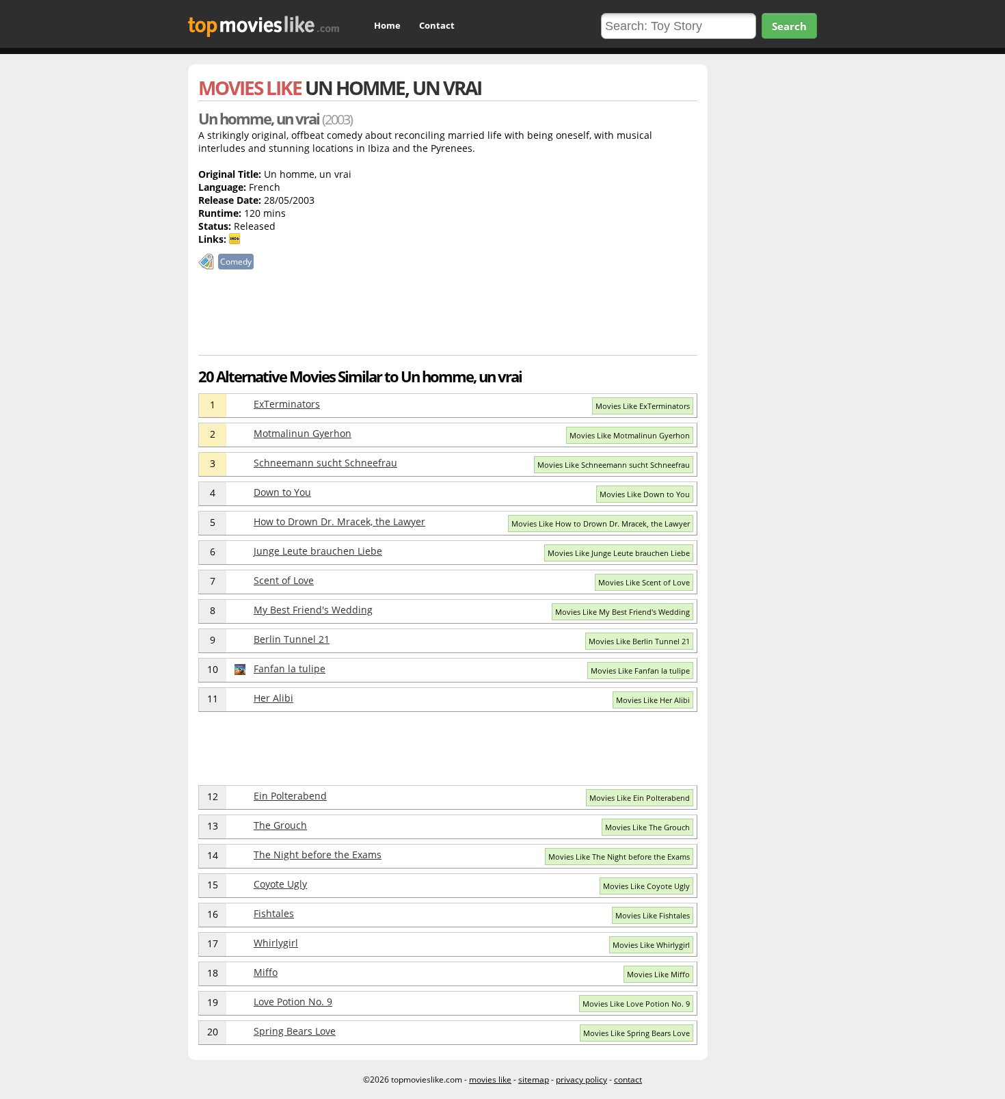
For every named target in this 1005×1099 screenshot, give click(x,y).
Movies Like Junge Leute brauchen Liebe (619, 553)
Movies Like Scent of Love (644, 582)
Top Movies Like (263, 26)
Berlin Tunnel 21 (292, 639)
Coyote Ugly (280, 883)
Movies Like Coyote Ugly (646, 886)
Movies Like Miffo (658, 974)
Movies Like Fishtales (652, 915)
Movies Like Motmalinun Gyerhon (630, 435)
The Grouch (280, 825)
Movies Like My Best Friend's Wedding (622, 612)
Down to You (282, 492)
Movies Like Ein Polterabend (639, 798)
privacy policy (581, 1079)
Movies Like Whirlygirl (651, 945)
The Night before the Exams (317, 854)
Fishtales (274, 913)
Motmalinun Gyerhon (302, 433)
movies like (490, 1079)
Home (387, 25)
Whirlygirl (276, 942)
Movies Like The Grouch (647, 827)
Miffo (266, 972)
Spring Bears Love (295, 1030)
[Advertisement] (448, 316)
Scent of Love (284, 580)
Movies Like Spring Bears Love (636, 1033)
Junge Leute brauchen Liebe (318, 550)
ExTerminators (287, 403)
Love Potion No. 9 (293, 1001)
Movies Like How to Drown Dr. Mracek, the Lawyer (600, 523)
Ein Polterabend (290, 795)
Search (789, 26)
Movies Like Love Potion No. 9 (636, 1003)
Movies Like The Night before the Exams (619, 856)
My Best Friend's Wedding (313, 609)
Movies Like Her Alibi (653, 700)
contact (628, 1079)
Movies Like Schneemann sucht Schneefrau (613, 465)
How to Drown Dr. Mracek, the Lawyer (339, 521)
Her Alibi (273, 697)
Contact (437, 25)
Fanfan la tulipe (289, 668)
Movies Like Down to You (645, 494)
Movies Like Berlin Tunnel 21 (639, 641)
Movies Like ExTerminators (642, 406)
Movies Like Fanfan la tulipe (640, 670)
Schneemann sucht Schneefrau (325, 462)
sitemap (533, 1079)
